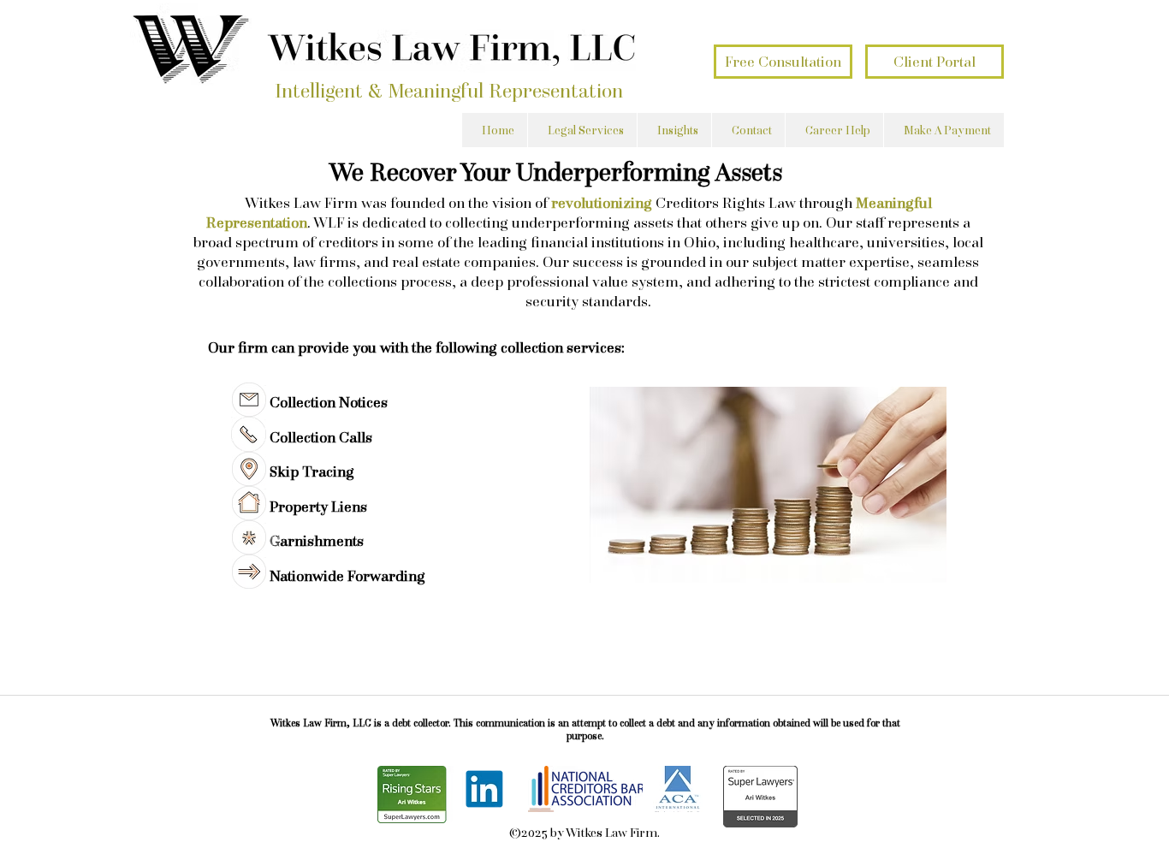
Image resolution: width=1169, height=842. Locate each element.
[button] (582, 130)
